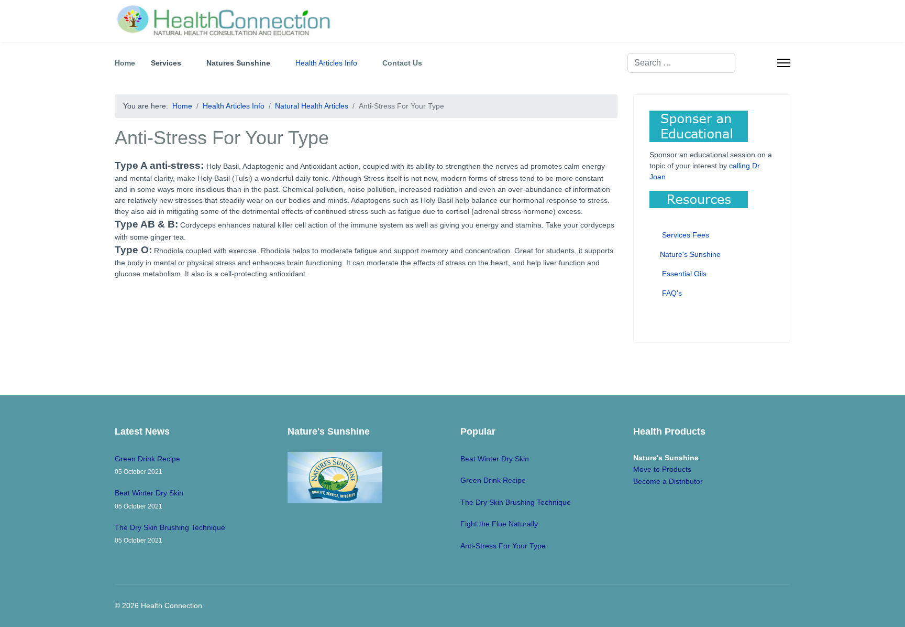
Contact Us (402, 63)
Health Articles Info (326, 63)
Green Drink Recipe (147, 465)
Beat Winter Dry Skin (149, 499)
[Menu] (783, 63)
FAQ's (671, 293)
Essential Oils (683, 273)
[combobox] (681, 63)
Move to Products (662, 469)
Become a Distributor (668, 481)
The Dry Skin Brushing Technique (170, 533)
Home (125, 63)
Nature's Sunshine (689, 254)
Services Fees (685, 235)
